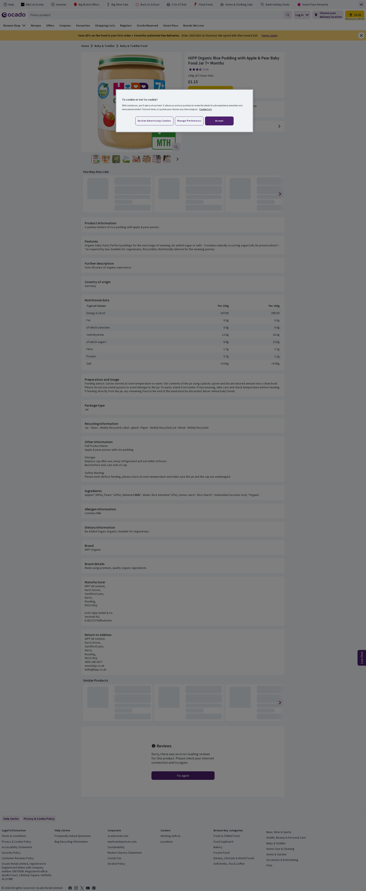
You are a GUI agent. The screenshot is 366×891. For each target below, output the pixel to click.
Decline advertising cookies (154, 120)
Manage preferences (189, 120)
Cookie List (205, 109)
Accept (219, 120)
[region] (184, 110)
